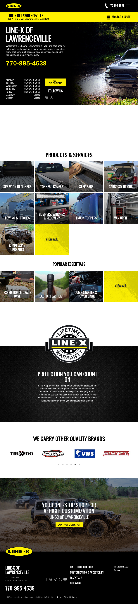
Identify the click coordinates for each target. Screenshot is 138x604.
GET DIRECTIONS (55, 82)
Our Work (75, 583)
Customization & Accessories (87, 572)
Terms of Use (63, 597)
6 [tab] (80, 465)
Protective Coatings (81, 567)
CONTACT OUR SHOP (69, 525)
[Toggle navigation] (128, 6)
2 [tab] (64, 465)
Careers (117, 570)
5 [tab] (76, 465)
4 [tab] (72, 465)
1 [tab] (59, 465)
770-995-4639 (26, 63)
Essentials (76, 578)
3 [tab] (68, 465)
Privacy (73, 597)
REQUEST (120, 17)
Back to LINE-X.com (122, 566)
